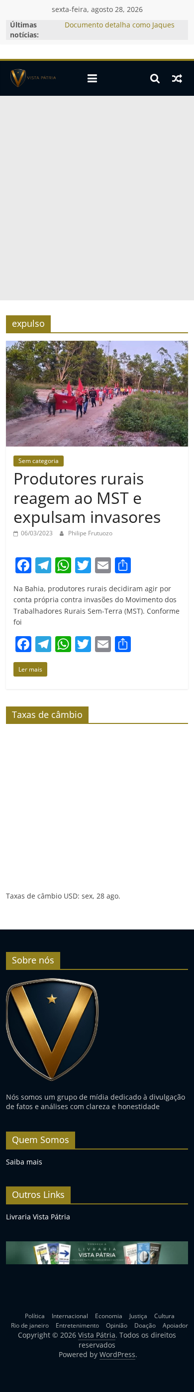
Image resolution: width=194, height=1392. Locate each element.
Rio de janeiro (30, 1325)
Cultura (164, 1316)
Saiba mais (24, 1161)
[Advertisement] (97, 198)
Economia (108, 1316)
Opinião (116, 1325)
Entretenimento (77, 1325)
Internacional (70, 1316)
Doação (145, 1325)
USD (71, 896)
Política (35, 1316)
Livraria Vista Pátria (38, 1216)
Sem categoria (38, 461)
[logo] (52, 982)
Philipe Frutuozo (90, 533)
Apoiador (175, 1325)
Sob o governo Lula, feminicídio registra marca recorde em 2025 (118, 21)
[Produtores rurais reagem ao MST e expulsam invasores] (97, 346)
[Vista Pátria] (32, 78)
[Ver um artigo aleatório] (177, 78)
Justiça (138, 1316)
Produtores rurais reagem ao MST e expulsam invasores (87, 497)
